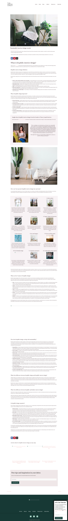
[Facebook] (34, 516)
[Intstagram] (31, 516)
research (16, 65)
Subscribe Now (15, 482)
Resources (53, 4)
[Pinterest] (37, 516)
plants (52, 207)
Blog (43, 4)
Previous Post (8, 491)
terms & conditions (58, 510)
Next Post (60, 491)
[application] (44, 4)
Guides (47, 4)
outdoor (50, 260)
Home (36, 4)
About (40, 4)
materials (18, 226)
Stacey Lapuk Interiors (22, 119)
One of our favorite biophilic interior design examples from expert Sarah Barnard (19, 462)
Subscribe (59, 4)
